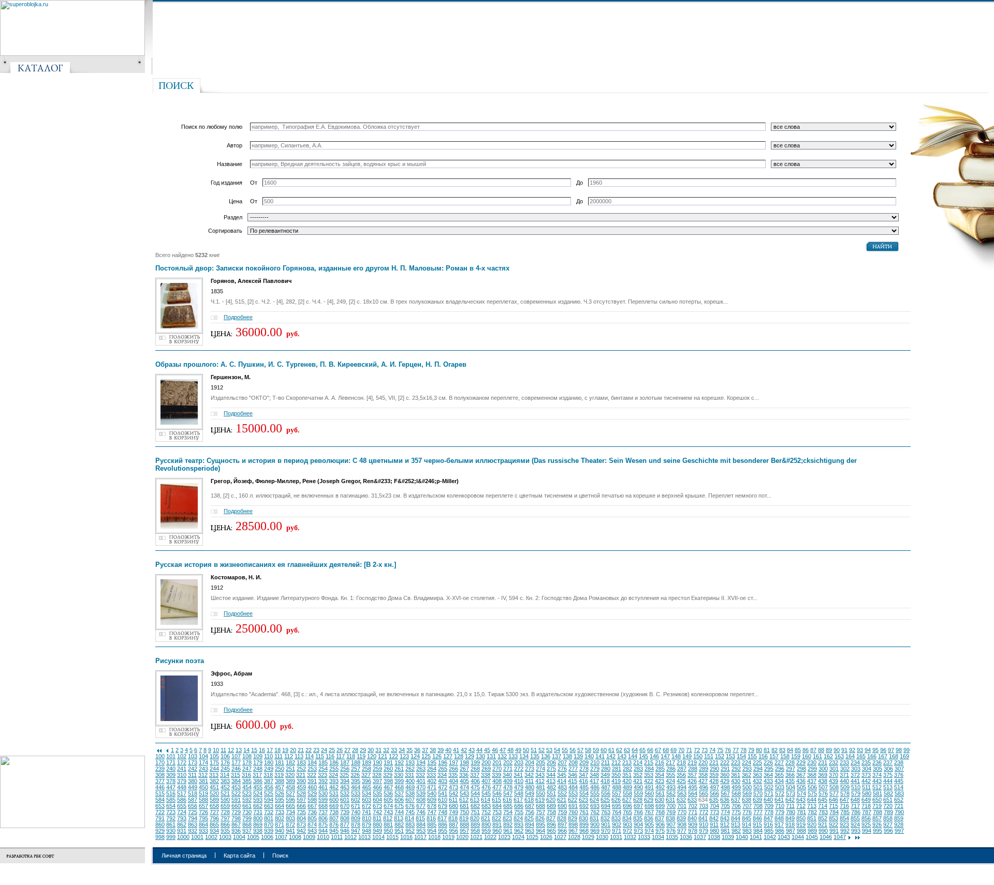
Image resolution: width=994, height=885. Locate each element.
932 (192, 831)
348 (594, 775)
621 (561, 800)
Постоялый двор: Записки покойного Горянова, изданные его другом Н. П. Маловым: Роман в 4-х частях (332, 268)
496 (703, 787)
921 (822, 824)
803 (290, 818)
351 (627, 775)
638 (746, 800)
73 (704, 750)
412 (540, 781)
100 (160, 756)
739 (344, 812)
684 (497, 806)
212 (616, 762)
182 (290, 762)
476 (486, 787)
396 (366, 781)
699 (660, 806)
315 (235, 775)
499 (736, 787)
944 (323, 831)
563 (681, 793)
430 (735, 781)
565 (703, 793)
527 (290, 793)
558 (627, 793)
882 (399, 824)
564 (692, 793)
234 (855, 762)
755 (518, 812)
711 (790, 806)
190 (377, 762)
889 (475, 824)
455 (257, 787)
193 (410, 762)
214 (637, 762)
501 (758, 787)
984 (758, 831)
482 (551, 787)
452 (225, 787)
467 (388, 787)
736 (312, 812)
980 (714, 831)
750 (464, 812)
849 (790, 818)
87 (813, 750)
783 (823, 812)
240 (171, 769)
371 (844, 775)
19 (285, 750)
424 (670, 781)
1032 (630, 837)
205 (540, 762)
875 (323, 824)
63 (627, 750)
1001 (197, 837)
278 (584, 769)
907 (671, 824)
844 (735, 818)
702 (692, 806)
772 (703, 812)
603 (366, 800)
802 (279, 818)
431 (746, 781)
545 (486, 793)
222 (724, 762)
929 (160, 831)
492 (660, 787)
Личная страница (184, 855)
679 (442, 806)
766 (638, 812)
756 (529, 812)
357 (692, 775)
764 (616, 812)
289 (703, 769)
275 (551, 769)
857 (877, 818)
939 (268, 831)
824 (518, 818)
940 (279, 831)
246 (236, 769)
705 (725, 806)
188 (355, 762)
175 (214, 762)
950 (388, 831)
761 (584, 812)
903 (627, 824)
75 (720, 750)
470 (421, 787)
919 (801, 824)
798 (236, 818)
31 (378, 750)
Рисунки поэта (179, 661)
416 (583, 781)
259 (377, 769)
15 (254, 750)
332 (420, 775)
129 (469, 756)
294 (758, 769)
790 (899, 812)
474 (464, 787)
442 (866, 781)
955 (442, 831)
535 (377, 793)
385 (247, 781)
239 (160, 769)
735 (301, 812)
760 (573, 812)
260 (388, 769)
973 (638, 831)
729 (236, 812)
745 (410, 812)
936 (236, 831)
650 (877, 800)
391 (312, 781)
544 (475, 793)
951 (399, 831)
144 (632, 756)
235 (866, 762)
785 (845, 812)
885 (431, 824)
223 (735, 762)
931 (181, 831)
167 (882, 756)
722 (160, 812)
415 (572, 781)
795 (203, 818)
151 (708, 756)
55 (565, 750)
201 (497, 762)
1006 (267, 837)
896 (551, 824)
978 (692, 831)
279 (595, 769)
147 (665, 756)
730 (247, 812)
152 (719, 756)
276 (562, 769)
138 (567, 756)
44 (479, 750)
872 (290, 824)
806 (323, 818)
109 (257, 756)
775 (736, 812)
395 (355, 781)
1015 (392, 837)
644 (811, 800)
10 (216, 750)
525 (268, 793)
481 (540, 787)
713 (811, 806)
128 (458, 756)
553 (573, 793)
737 (323, 812)
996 (888, 831)
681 (464, 806)
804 (301, 818)
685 (508, 806)
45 (487, 750)
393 (334, 781)
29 (363, 750)
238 (898, 762)
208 (573, 762)
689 (551, 806)
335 (453, 775)
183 (301, 762)
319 (279, 775)
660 (236, 806)
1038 (714, 837)
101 (171, 756)
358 (703, 775)
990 (823, 831)
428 (714, 781)
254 (323, 769)
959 (486, 831)
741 (366, 812)
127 (447, 756)
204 (529, 762)
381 (203, 781)
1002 (211, 837)
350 (616, 775)
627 (627, 800)
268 (475, 769)
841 (703, 818)
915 (757, 824)
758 (551, 812)
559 (638, 793)
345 (561, 775)
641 (779, 800)
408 (497, 781)
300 (823, 769)
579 (855, 793)
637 (735, 800)
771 (692, 812)
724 (181, 812)
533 (355, 793)
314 (224, 775)
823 (507, 818)
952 (410, 831)
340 (507, 775)
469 (410, 787)
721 (898, 806)
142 (611, 756)
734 (290, 812)
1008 (295, 837)
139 (578, 756)
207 (562, 762)
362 (746, 775)
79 (751, 750)
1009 (309, 837)
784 (834, 812)
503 (779, 787)
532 (344, 793)
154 (741, 756)
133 (513, 756)
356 (681, 775)
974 (649, 831)
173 (192, 762)
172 (181, 762)
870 (268, 824)
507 (823, 787)
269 (486, 769)
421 (637, 781)
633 (692, 800)
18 (277, 750)
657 (203, 806)
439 (833, 781)
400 (410, 781)
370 (833, 775)
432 (757, 781)
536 (388, 793)
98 (899, 750)
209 (584, 762)
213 (627, 762)
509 (845, 787)
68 (666, 750)
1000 (183, 837)
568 (736, 793)
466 (377, 787)
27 (347, 750)
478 (508, 787)
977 (681, 831)
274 (540, 769)
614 (485, 800)
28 (355, 750)
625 (605, 800)
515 (160, 793)
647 (844, 800)
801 (268, 818)
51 (534, 750)
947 (355, 831)
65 (642, 750)
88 (821, 750)
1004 (239, 837)
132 (502, 756)
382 (214, 781)
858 (888, 818)
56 (572, 750)
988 (801, 831)
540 (431, 793)
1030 (602, 837)
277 (573, 769)
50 (526, 750)
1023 (504, 837)
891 (497, 824)
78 (743, 750)
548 (518, 793)
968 (584, 831)
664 (279, 806)
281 (616, 769)
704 (714, 806)
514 (898, 787)
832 (605, 818)
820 (474, 818)
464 (355, 787)
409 (508, 781)
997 (899, 831)
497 (714, 787)
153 (730, 756)
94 (868, 750)
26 (340, 750)
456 (268, 787)
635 (714, 800)
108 (247, 756)
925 (866, 824)
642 (790, 800)
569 (747, 793)
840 (692, 818)
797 (225, 818)
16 (262, 750)
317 (257, 775)
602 (355, 800)
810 (366, 818)
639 (757, 800)
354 (659, 775)
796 (214, 818)
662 (257, 806)
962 (518, 831)
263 (421, 769)
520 (214, 793)
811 (377, 818)
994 (866, 831)
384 (236, 781)
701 (681, 806)
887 (453, 824)
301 (834, 769)
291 (725, 769)
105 (214, 756)
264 (431, 769)
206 (551, 762)
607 (410, 800)
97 (891, 750)
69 (673, 750)
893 (518, 824)
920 (811, 824)
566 (714, 793)
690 (562, 806)
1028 (574, 837)
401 (421, 781)
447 (171, 787)
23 (316, 750)
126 (437, 756)
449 (192, 787)
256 (344, 769)
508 (834, 787)
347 (583, 775)
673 (377, 806)
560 (649, 793)
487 (605, 787)
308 (160, 775)
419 (616, 781)
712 (801, 806)
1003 (225, 837)
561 (660, 793)
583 (899, 793)
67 (658, 750)
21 (301, 750)
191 (388, 762)
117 (340, 756)
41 (456, 750)
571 (768, 793)
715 (833, 806)
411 (529, 781)
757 (540, 812)
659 (225, 806)
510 (855, 787)
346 (572, 775)
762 (595, 812)
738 (334, 812)
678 (431, 806)
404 (453, 781)
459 (301, 787)
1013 (364, 837)
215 (648, 762)
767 (649, 812)
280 (605, 769)
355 (670, 775)
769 (671, 812)
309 (171, 775)
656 (192, 806)
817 (442, 818)
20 (293, 750)
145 (643, 756)
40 (448, 750)
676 (410, 806)
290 (714, 769)
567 (725, 793)
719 (877, 806)
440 (844, 781)
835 (637, 818)
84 (790, 750)
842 (714, 818)
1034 (658, 837)
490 (638, 787)
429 (724, 781)
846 (757, 818)
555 (595, 793)
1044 (798, 837)
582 (888, 793)
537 (399, 793)
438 (822, 781)
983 (747, 831)
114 (309, 756)
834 (627, 818)
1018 (434, 837)
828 (561, 818)
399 (399, 781)
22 (308, 750)
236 (877, 762)
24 (324, 750)
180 (268, 762)
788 (877, 812)
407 (486, 781)
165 (861, 756)
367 (801, 775)
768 (660, 812)
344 (551, 775)
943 (312, 831)
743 (388, 812)
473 (453, 787)
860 (160, 824)
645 (822, 800)
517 (181, 793)
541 (442, 793)
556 (605, 793)
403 (442, 781)
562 (671, 793)
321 (300, 775)
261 (399, 769)
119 (361, 756)
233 (844, 762)
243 (203, 769)
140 (589, 756)
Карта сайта (239, 855)
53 (549, 750)
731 (257, 812)
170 (160, 762)
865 (214, 824)
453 (236, 787)
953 (421, 831)
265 (442, 769)
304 (866, 769)
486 (595, 787)
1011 (337, 837)
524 (257, 793)
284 (649, 769)
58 (588, 750)
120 (371, 756)
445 (898, 781)
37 (425, 750)
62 (619, 750)
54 (557, 750)
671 (355, 806)
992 (845, 831)
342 (529, 775)
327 (366, 775)
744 (399, 812)
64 (635, 750)
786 (855, 812)
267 (464, 769)
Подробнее (238, 317)
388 (279, 781)
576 (823, 793)
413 (551, 781)
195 (431, 762)
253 (312, 769)
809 (355, 818)
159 (795, 756)
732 (268, 812)
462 (334, 787)
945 (334, 831)
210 (595, 762)
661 (247, 806)
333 (431, 775)
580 (866, 793)
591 (236, 800)
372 (855, 775)
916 (768, 824)
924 (855, 824)
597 (301, 800)
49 (518, 750)
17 (270, 750)
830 (583, 818)
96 (883, 750)
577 (834, 793)
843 (724, 818)
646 (833, 800)
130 (480, 756)
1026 (546, 837)
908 (681, 824)
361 (735, 775)
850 (801, 818)
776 (747, 812)
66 (650, 750)
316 (246, 775)
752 (486, 812)
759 (562, 812)
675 (399, 806)
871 (279, 824)
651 (888, 800)
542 (453, 793)
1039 (728, 837)
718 (866, 806)
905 (649, 824)
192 (399, 762)
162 (828, 756)
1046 (826, 837)
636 (724, 800)
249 (268, 769)
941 (290, 831)
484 (573, 787)
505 (801, 787)
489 (627, 787)
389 (290, 781)
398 (388, 781)
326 (355, 775)
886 (442, 824)
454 (247, 787)
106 (225, 756)
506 (812, 787)
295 (768, 769)
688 (540, 806)
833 (616, 818)
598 (312, 800)
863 (192, 824)
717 (855, 806)
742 (377, 812)
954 (431, 831)
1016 (406, 837)
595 (279, 800)
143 (621, 756)
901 (605, 824)
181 (279, 762)
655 (181, 806)
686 (518, 806)
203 (518, 762)
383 (225, 781)
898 (573, 824)
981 (725, 831)
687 (529, 806)
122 (393, 756)
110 (268, 756)
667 (312, 806)
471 (431, 787)
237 (888, 762)
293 (747, 769)
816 (431, 818)
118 (350, 756)
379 (181, 781)
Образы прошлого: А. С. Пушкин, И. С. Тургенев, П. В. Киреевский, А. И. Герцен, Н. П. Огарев (310, 364)
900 (595, 824)
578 (845, 793)
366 (790, 775)
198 (464, 762)
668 (323, 806)
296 (779, 769)
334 (442, 775)
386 (257, 781)
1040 (742, 837)
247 (247, 769)
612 (464, 800)
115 (319, 756)
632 (681, 800)
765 (627, 812)
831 (594, 818)
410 (518, 781)
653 (160, 806)
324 (333, 775)
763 (605, 812)
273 (529, 769)
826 (540, 818)
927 (888, 824)
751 (475, 812)
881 (388, 824)
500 (747, 787)
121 (382, 756)
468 (399, 787)
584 (160, 800)
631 (670, 800)
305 (877, 769)
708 (758, 806)
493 (671, 787)
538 (410, 793)
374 (877, 775)
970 (605, 831)
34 (402, 750)
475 (475, 787)
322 (311, 775)
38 (433, 750)
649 (866, 800)
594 (268, 800)
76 (728, 750)
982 (736, 831)
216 (659, 762)
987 (790, 831)
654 (171, 806)
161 (817, 756)
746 (421, 812)
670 (344, 806)
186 (334, 762)
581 (877, 793)
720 (888, 806)
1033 (644, 837)
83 (782, 750)
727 (214, 812)
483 (562, 787)
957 (464, 831)
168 (893, 756)
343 (540, 775)
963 (529, 831)
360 (724, 775)
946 (344, 831)
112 (288, 756)
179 (257, 762)
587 (192, 800)
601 (344, 800)
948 (366, 831)
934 (214, 831)
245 (225, 769)
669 (334, 806)
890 (486, 824)
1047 (840, 837)
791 (160, 818)
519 (203, 793)
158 (785, 756)
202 (508, 762)
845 (746, 818)
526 (279, 793)
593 (257, 800)
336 (464, 775)
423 (659, 781)
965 (551, 831)
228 (790, 762)
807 (334, 818)
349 (605, 775)
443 (877, 781)
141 (600, 756)
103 (192, 756)
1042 (770, 837)
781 (801, 812)
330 (398, 775)
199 (475, 762)
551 (551, 793)
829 (572, 818)
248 (257, 769)
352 (637, 775)
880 (377, 824)
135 (534, 756)
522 (236, 793)
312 (203, 775)
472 (442, 787)
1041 (756, 837)
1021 (476, 837)
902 (616, 824)
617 (518, 800)
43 (472, 750)
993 (855, 831)
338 (485, 775)
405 (464, 781)
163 (839, 756)
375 (888, 775)
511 (866, 787)
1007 (281, 837)
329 (387, 775)
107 (236, 756)
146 (654, 756)
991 (834, 831)
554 (584, 793)
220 (703, 762)
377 (160, 781)
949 (377, 831)
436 (801, 781)
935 (225, 831)
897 (562, 824)
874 (312, 824)
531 (334, 793)
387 (268, 781)
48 (510, 750)
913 (735, 824)
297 (790, 769)
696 (627, 806)
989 (812, 831)
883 (410, 824)
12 (231, 750)
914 (746, 824)
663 (268, 806)
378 (171, 781)
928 (898, 824)
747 (431, 812)
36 (417, 750)
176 (225, 762)
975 (660, 831)
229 (801, 762)
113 (299, 756)
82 (774, 750)
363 (757, 775)
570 (758, 793)
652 (898, 800)
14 (246, 750)
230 (811, 762)
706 (736, 806)
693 (595, 806)
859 (898, 818)
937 (247, 831)
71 (689, 750)
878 (355, 824)
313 (213, 775)
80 (759, 750)
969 (595, 831)
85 (798, 750)
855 (855, 818)
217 (670, 762)
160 (806, 756)
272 (518, 769)
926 (877, 824)
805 (312, 818)
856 (866, 818)
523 (247, 793)
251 (290, 769)
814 (409, 818)
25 (332, 750)
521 (225, 793)
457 (279, 787)
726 (203, 812)
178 (247, 762)
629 (648, 800)
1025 (532, 837)
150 (698, 756)
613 (474, 800)
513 (888, 787)
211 (605, 762)
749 (453, 812)
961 (508, 831)
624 (594, 800)
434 (779, 781)
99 (906, 750)
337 (474, 775)
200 (486, 762)
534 (366, 793)
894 (529, 824)
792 (171, 818)
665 (290, 806)
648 (855, 800)
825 (529, 818)
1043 (784, 837)
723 (171, 812)
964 (540, 831)
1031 (616, 837)
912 (724, 824)
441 (855, 781)
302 (845, 769)
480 (529, 787)
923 (844, 824)
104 (203, 756)
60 (604, 750)
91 (844, 750)
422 (648, 781)
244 (214, 769)
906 (660, 824)
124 (415, 756)
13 (239, 750)
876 (334, 824)
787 (866, 812)
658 (214, 806)
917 (779, 824)
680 (453, 806)
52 (541, 750)
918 (790, 824)
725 (192, 812)
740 (355, 812)
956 (453, 831)
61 (611, 750)
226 (768, 762)
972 (627, 831)
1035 (672, 837)
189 (366, 762)
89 (829, 750)
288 (692, 769)
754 (508, 812)
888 (464, 824)
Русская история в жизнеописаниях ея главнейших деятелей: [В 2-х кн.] (275, 564)
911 (714, 824)
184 (312, 762)
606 (399, 800)
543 (464, 793)
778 (768, 812)
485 (584, 787)
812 (387, 818)
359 (714, 775)
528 (301, 793)
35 (409, 750)
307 (899, 769)
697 (638, 806)
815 (420, 818)
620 (551, 800)
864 (203, 824)
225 (757, 762)
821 (485, 818)
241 (181, 769)
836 (648, 818)
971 (616, 831)
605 (388, 800)
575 (812, 793)
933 (203, 831)
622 (572, 800)
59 (596, 750)
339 (496, 775)
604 (377, 800)
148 (676, 756)
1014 (378, 837)
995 (877, 831)
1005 (253, 837)
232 (833, 762)
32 (386, 750)
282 (627, 769)
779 (779, 812)
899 (584, 824)
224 (746, 762)
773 (714, 812)
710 (779, 806)
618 (529, 800)
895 (540, 824)
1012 (350, 837)
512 (877, 787)
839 (681, 818)
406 (475, 781)
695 (616, 806)
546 (497, 793)
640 (768, 800)
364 (768, 775)
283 (638, 769)
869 (257, 824)
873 (301, 824)
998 (160, 837)
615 (496, 800)
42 (464, 750)
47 (503, 750)
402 (431, 781)
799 (247, 818)
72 (697, 750)
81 (767, 750)
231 (822, 762)
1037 (700, 837)
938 (257, 831)
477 (497, 787)
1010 (323, 837)
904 (638, 824)
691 (573, 806)
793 (181, 818)
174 (203, 762)
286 (671, 769)
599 (323, 800)
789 (888, 812)
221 (714, 762)
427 (703, 781)
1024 (518, 837)
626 (616, 800)
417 (594, 781)
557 (616, 793)
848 (779, 818)
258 (366, 769)
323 (322, 775)
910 (703, 824)
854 (844, 818)
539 (421, 793)
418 (605, 781)
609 (431, 800)
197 (453, 762)
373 (866, 775)
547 (508, 793)
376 (898, 775)
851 (811, 818)
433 (768, 781)
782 (812, 812)
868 (247, 824)
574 (801, 793)
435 (790, 781)
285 (660, 769)
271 (508, 769)
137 (556, 756)
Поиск (280, 855)
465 (366, 787)
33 (394, 750)
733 (279, 812)
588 (203, 800)
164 (850, 756)
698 (649, 806)
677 (421, 806)
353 (648, 775)
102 (181, 756)
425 (681, 781)
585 (171, 800)
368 (811, 775)
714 (822, 806)
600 (334, 800)
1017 (420, 837)
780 (790, 812)
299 (812, 769)
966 (562, 831)
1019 (448, 837)
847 (768, 818)
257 (355, 769)
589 (214, 800)
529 (312, 793)
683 (486, 806)
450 (203, 787)
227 (779, 762)
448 (181, 787)
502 (768, 787)
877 (344, 824)
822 (496, 818)
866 (225, 824)
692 (584, 806)
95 (875, 750)
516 (171, 793)
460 (312, 787)
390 (301, 781)
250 (279, 769)
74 (712, 750)
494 (681, 787)
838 (670, 818)
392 (323, 781)
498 (725, 787)
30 (371, 750)
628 (637, 800)
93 (860, 750)
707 (747, 806)
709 (768, 806)
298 (801, 769)
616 (507, 800)
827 (551, 818)
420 (627, 781)
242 (192, 769)
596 (290, 800)
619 (540, 800)
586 (181, 800)
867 (236, 824)
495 (692, 787)
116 (330, 756)
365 (779, 775)
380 (192, 781)
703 (703, 806)
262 (410, 769)
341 (518, 775)
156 (763, 756)
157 (774, 756)
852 (822, 818)
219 (692, 762)
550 (540, 793)
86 (805, 750)
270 (497, 769)
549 (529, 793)
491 (649, 787)
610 (442, 800)
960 (497, 831)
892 (508, 824)
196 (442, 762)
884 (421, 824)
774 (725, 812)
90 (837, 750)
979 (703, 831)
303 (855, 769)
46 (495, 750)
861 (171, 824)
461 (323, 787)
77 (736, 750)
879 (366, 824)
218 (681, 762)
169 (904, 756)
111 (278, 756)
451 (214, 787)
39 (440, 750)
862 (181, 824)
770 (681, 812)
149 (687, 756)
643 (801, 800)
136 (545, 756)
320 (290, 775)
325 (344, 775)
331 (409, 775)
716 (844, 806)
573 (790, 793)
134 (524, 756)
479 (518, 787)
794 (192, 818)
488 (616, 787)
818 (453, 818)
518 (192, 793)
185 (323, 762)
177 (236, 762)
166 (871, 756)
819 (464, 818)
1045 (812, 837)
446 (160, 787)
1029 (588, 837)
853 (833, 818)
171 (171, 762)
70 (681, 750)
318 (268, 775)
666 (301, 806)
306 (888, 769)
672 (366, 806)
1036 (686, 837)
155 (752, 756)
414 (561, 781)
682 (475, 806)
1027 (560, 837)
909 (692, 824)
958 (475, 831)
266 (453, 769)
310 (181, 775)
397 (377, 781)
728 (225, 812)
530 (323, 793)
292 (736, 769)
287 (681, 769)
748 (442, 812)
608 (421, 800)
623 (583, 800)
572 (779, 793)
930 (171, 831)
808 (344, 818)
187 (344, 762)
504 (790, 787)
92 (852, 750)
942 (301, 831)
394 (344, 781)
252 (301, 769)
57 (580, 750)
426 (692, 781)
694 (605, 806)
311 (192, 775)
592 (247, 800)
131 (491, 756)
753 (497, 812)
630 (659, 800)
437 (811, 781)
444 (888, 781)
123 (404, 756)
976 (671, 831)
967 (573, 831)
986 (779, 831)
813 (398, 818)
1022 (490, 837)
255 (334, 769)
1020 (462, 837)
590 (225, 800)
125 (426, 756)
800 (257, 818)
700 (671, 806)
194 (421, 762)
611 (453, 800)
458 (290, 787)
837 (659, 818)
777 (758, 812)
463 (344, 787)
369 (822, 775)
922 (833, 824)
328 (377, 775)
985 (768, 831)
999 (171, 837)
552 (562, 793)
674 (388, 806)
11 (223, 750)
